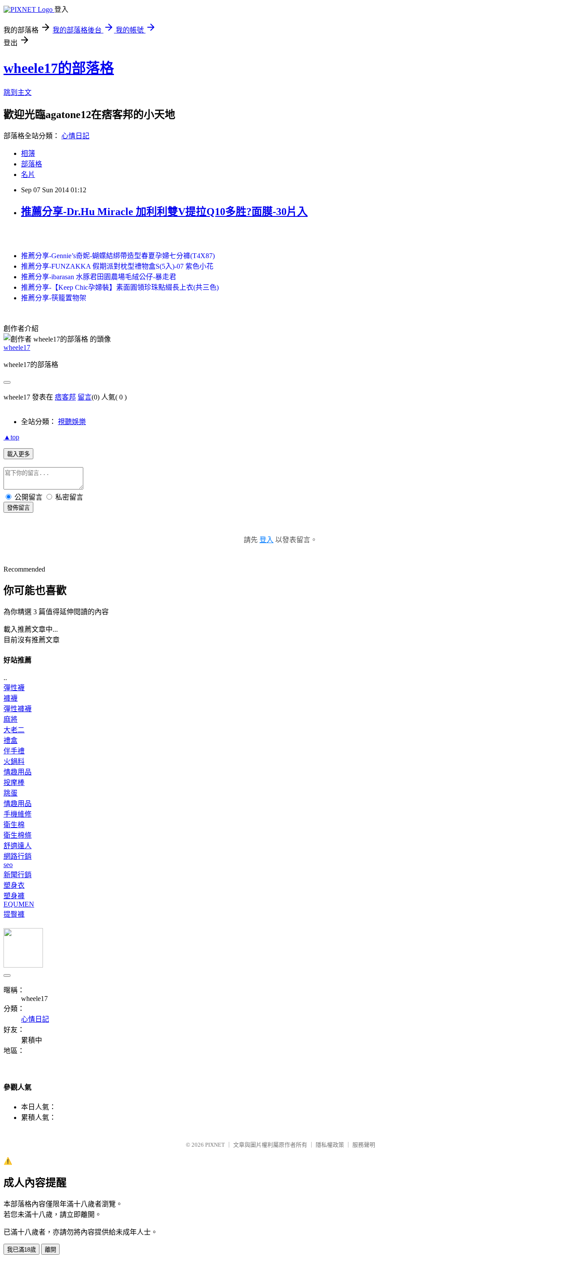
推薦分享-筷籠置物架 (53, 298)
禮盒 (11, 740)
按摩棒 (14, 782)
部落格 (31, 164)
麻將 (11, 719)
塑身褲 (14, 896)
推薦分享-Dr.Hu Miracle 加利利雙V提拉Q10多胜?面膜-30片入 (164, 211)
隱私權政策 (330, 1144)
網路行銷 (18, 856)
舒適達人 (18, 845)
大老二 (14, 730)
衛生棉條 (18, 835)
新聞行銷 (18, 874)
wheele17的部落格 (59, 68)
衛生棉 (14, 824)
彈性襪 (14, 687)
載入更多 (18, 454)
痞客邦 (65, 397)
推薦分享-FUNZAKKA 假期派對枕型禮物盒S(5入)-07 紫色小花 (117, 266)
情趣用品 (18, 772)
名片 (28, 174)
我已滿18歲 (21, 1249)
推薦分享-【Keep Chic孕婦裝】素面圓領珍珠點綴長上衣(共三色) (120, 287)
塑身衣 (14, 885)
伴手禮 (14, 751)
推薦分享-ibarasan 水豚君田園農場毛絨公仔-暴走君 (98, 277)
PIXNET (215, 1144)
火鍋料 (14, 761)
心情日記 (75, 136)
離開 (50, 1249)
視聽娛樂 (72, 421)
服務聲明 (363, 1144)
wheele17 (17, 347)
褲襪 (11, 698)
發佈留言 (18, 507)
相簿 (28, 153)
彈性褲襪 (18, 709)
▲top (11, 437)
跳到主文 (18, 92)
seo (8, 864)
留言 (85, 397)
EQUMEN (19, 904)
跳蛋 (11, 793)
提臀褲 (14, 914)
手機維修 (18, 814)
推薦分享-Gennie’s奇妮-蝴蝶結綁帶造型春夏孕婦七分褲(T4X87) (118, 255)
